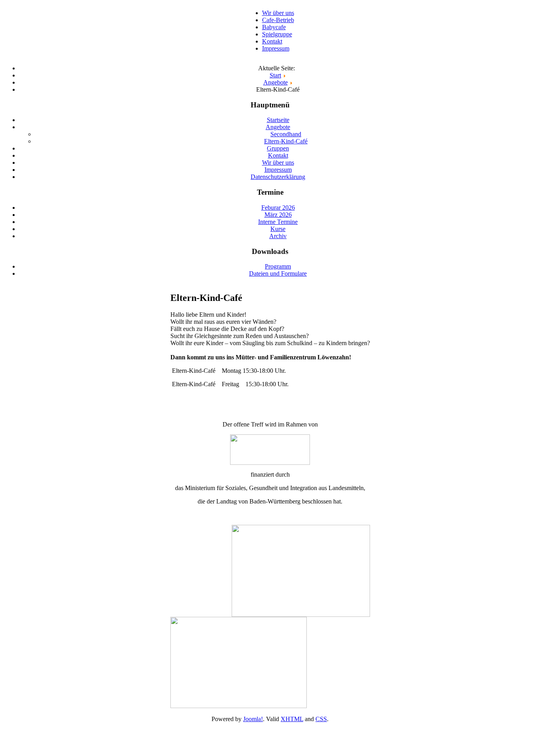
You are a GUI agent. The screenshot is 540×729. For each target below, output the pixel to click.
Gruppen (278, 148)
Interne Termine (278, 221)
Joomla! (253, 719)
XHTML (292, 719)
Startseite (278, 119)
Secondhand (285, 134)
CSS (321, 719)
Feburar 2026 (278, 207)
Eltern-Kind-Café (286, 141)
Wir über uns (278, 12)
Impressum (275, 48)
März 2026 (278, 214)
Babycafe (274, 27)
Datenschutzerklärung (278, 176)
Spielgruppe (277, 34)
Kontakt (272, 41)
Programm (278, 266)
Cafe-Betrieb (278, 20)
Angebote (278, 127)
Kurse (277, 228)
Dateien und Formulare (278, 273)
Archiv (278, 236)
